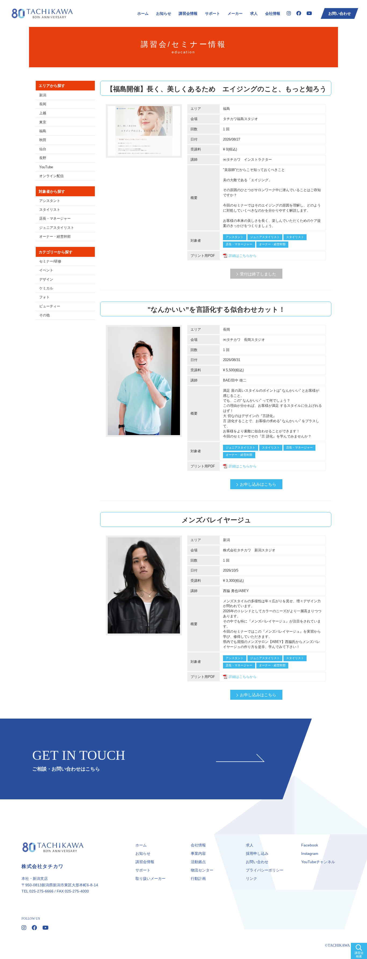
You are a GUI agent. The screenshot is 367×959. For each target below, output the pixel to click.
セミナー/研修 (50, 261)
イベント (46, 270)
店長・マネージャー (55, 218)
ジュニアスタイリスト (56, 228)
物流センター (202, 870)
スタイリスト (49, 210)
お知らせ (163, 13)
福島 (42, 131)
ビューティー (49, 306)
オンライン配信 (51, 176)
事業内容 (198, 853)
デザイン (46, 279)
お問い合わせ (339, 13)
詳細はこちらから (243, 256)
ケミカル (46, 288)
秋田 (42, 140)
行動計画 (198, 878)
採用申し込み (257, 853)
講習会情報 (188, 13)
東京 (42, 122)
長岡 (42, 104)
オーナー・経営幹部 (55, 237)
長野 (42, 158)
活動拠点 (198, 862)
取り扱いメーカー (150, 878)
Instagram (309, 853)
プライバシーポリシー (264, 870)
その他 (44, 315)
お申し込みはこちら (258, 484)
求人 (254, 13)
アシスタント (49, 201)
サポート (212, 13)
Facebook (309, 845)
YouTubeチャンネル (318, 862)
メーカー (235, 13)
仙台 (42, 149)
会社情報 (272, 13)
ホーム (143, 13)
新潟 (42, 95)
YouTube (46, 167)
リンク (251, 878)
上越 (42, 113)
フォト (44, 297)
